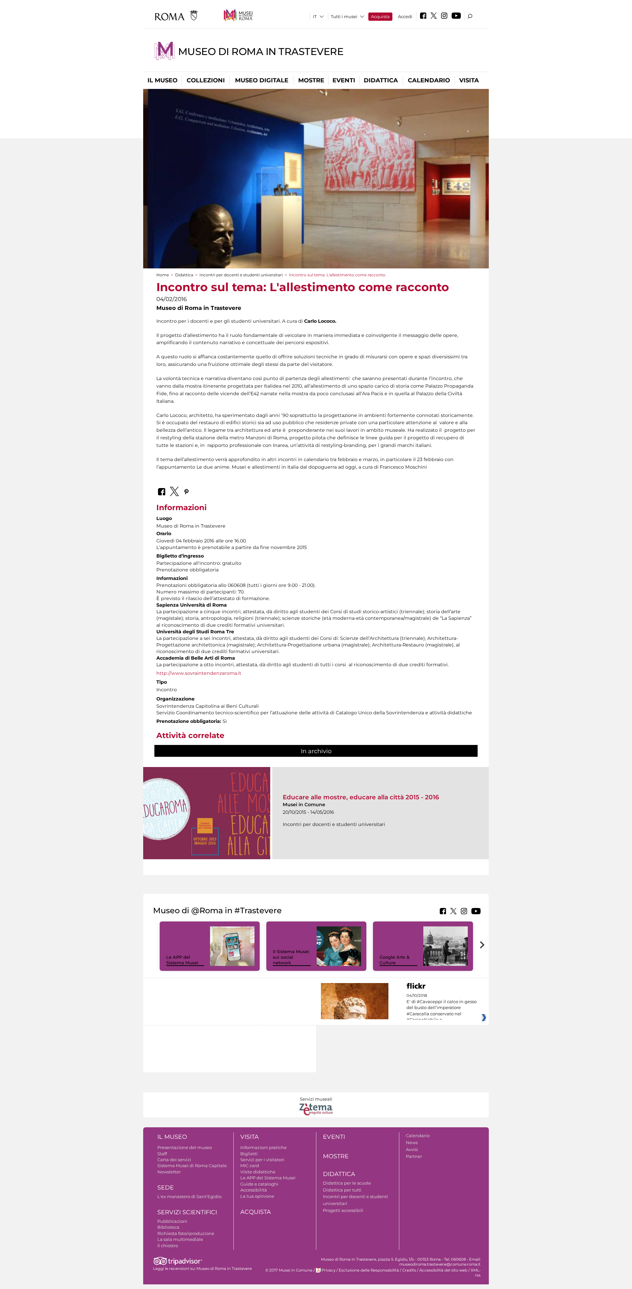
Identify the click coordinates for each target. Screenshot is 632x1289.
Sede (165, 1188)
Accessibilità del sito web (443, 1270)
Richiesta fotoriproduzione (185, 1233)
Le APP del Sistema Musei (182, 959)
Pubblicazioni (172, 1221)
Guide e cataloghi (259, 1184)
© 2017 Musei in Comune (288, 1270)
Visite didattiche (258, 1171)
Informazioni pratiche (263, 1147)
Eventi (343, 80)
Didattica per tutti (342, 1190)
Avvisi (412, 1149)
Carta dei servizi (174, 1159)
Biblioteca (168, 1227)
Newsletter (169, 1171)
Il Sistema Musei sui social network (291, 957)
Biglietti (249, 1153)
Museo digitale (261, 80)
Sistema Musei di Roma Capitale (192, 1165)
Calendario (429, 80)
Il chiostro (167, 1245)
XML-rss (476, 1272)
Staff (162, 1153)
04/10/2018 (442, 1007)
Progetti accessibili (343, 1210)
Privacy (328, 1270)
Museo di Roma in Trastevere (261, 51)
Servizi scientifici (187, 1212)
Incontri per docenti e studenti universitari (241, 274)
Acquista (380, 16)
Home (162, 274)
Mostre (311, 80)
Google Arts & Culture (394, 959)
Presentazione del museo (184, 1147)
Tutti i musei (344, 16)
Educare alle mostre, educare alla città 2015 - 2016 (361, 797)
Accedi (405, 16)
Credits (409, 1270)
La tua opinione (257, 1196)
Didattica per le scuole (347, 1183)
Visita (469, 80)
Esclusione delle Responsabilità (369, 1270)
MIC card (249, 1165)
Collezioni (206, 80)
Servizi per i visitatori (262, 1159)
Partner (414, 1156)
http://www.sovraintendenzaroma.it (198, 673)
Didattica (381, 80)
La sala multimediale (180, 1239)
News (412, 1142)
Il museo (162, 80)
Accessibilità (253, 1190)
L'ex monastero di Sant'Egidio (189, 1196)
